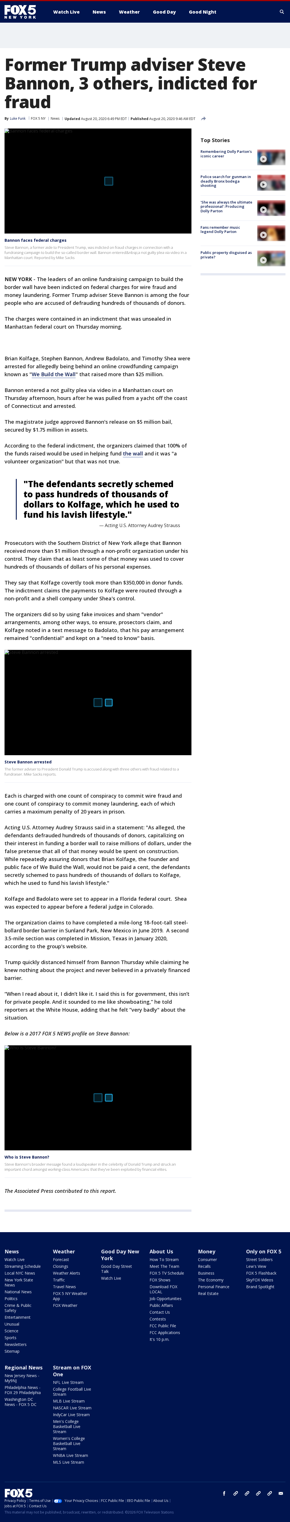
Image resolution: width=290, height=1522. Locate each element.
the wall (133, 453)
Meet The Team (164, 1266)
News (55, 118)
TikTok (246, 1493)
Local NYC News (20, 1273)
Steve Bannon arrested (28, 762)
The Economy (210, 1280)
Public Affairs (161, 1305)
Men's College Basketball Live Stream (66, 1426)
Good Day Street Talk (116, 1269)
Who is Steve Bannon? (27, 1157)
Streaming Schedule (23, 1266)
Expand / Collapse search (282, 12)
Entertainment (18, 1317)
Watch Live (15, 1259)
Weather (64, 1251)
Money (206, 1251)
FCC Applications (165, 1332)
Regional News (23, 1367)
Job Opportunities (166, 1298)
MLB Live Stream (69, 1401)
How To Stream (164, 1259)
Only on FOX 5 (263, 1251)
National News (18, 1291)
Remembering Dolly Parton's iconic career (226, 154)
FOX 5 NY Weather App (70, 1296)
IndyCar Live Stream (71, 1414)
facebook (224, 1493)
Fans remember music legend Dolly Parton (220, 229)
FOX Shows (160, 1280)
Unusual (12, 1324)
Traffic (59, 1280)
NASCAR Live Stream (72, 1407)
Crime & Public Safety (18, 1308)
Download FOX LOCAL (163, 1289)
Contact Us (160, 1312)
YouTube (258, 1493)
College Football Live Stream (72, 1391)
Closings (60, 1266)
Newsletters (16, 1344)
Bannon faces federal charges (36, 240)
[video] (271, 157)
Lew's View (256, 1266)
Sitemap (12, 1351)
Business (206, 1273)
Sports (10, 1337)
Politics (11, 1298)
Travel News (64, 1286)
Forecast (61, 1259)
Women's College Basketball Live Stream (69, 1443)
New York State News (19, 1282)
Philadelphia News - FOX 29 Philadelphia (23, 1390)
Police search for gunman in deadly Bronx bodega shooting (226, 181)
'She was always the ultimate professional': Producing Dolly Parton (226, 206)
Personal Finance (213, 1286)
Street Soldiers (259, 1259)
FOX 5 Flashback (261, 1273)
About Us (161, 1251)
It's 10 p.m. (159, 1339)
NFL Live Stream (68, 1382)
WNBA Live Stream (70, 1455)
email (280, 1493)
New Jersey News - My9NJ (22, 1378)
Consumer (207, 1259)
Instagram (235, 1493)
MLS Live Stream (68, 1462)
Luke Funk (17, 118)
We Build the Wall (54, 374)
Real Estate (208, 1293)
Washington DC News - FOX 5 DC (21, 1402)
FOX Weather (65, 1305)
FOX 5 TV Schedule (167, 1273)
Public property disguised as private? (226, 255)
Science (11, 1330)
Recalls (204, 1266)
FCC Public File (163, 1325)
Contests (158, 1319)
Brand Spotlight (260, 1286)
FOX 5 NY (38, 118)
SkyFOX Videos (259, 1280)
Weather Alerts (66, 1273)
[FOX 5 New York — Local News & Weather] (23, 12)
